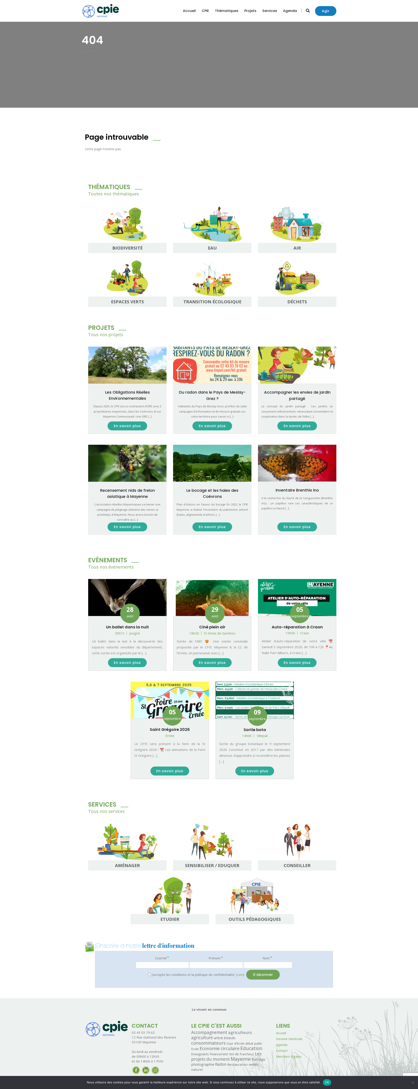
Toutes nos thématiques (113, 194)
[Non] (412, 1082)
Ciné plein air (212, 627)
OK (327, 1082)
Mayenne (241, 1059)
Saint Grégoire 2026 (170, 729)
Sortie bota (255, 729)
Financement (219, 1054)
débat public (253, 1043)
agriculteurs (240, 1032)
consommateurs (208, 1043)
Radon (220, 1064)
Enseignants (200, 1054)
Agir (326, 10)
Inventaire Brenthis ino (297, 490)
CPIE (205, 10)
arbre (218, 1037)
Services (269, 10)
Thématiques (226, 10)
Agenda (290, 10)
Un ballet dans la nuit (127, 627)
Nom (267, 958)
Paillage (258, 1059)
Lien (240, 974)
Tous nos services (106, 811)
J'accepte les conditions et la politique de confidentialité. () (197, 974)
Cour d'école (235, 1043)
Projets (250, 10)
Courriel (162, 958)
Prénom (216, 958)
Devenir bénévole (289, 1039)
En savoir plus (127, 425)
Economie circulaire (219, 1048)
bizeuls (229, 1037)
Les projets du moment (226, 1056)
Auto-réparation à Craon (297, 627)
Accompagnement (209, 1032)
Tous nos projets (105, 334)
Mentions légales (289, 1056)
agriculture (202, 1037)
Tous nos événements (111, 567)
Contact (282, 1050)
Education (251, 1048)
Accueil (189, 10)
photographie (202, 1064)
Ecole (195, 1049)
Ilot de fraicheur (241, 1054)
